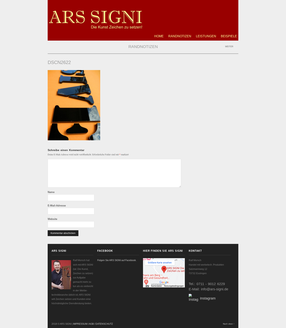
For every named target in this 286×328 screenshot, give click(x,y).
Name (51, 192)
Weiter (229, 46)
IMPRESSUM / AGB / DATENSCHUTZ (93, 324)
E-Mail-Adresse (57, 205)
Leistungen (206, 36)
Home (159, 36)
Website (52, 219)
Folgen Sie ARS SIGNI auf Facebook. (116, 260)
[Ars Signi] (95, 27)
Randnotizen (179, 36)
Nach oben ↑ (228, 324)
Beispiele (229, 36)
